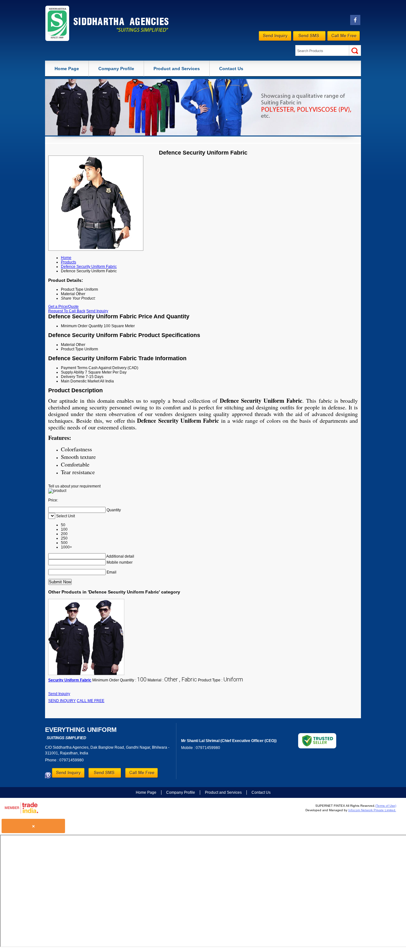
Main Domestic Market (80, 381)
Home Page (67, 68)
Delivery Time (73, 377)
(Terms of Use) (385, 805)
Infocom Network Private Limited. (372, 810)
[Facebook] (355, 24)
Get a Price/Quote (63, 306)
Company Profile (116, 68)
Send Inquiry (97, 311)
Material (68, 344)
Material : (172, 680)
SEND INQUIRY (62, 701)
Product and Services (177, 68)
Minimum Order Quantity (82, 326)
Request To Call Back (66, 311)
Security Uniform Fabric (69, 680)
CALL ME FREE (90, 701)
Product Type (72, 349)
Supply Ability (72, 372)
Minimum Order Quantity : (119, 680)
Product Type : (220, 680)
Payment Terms (74, 368)
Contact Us (231, 68)
